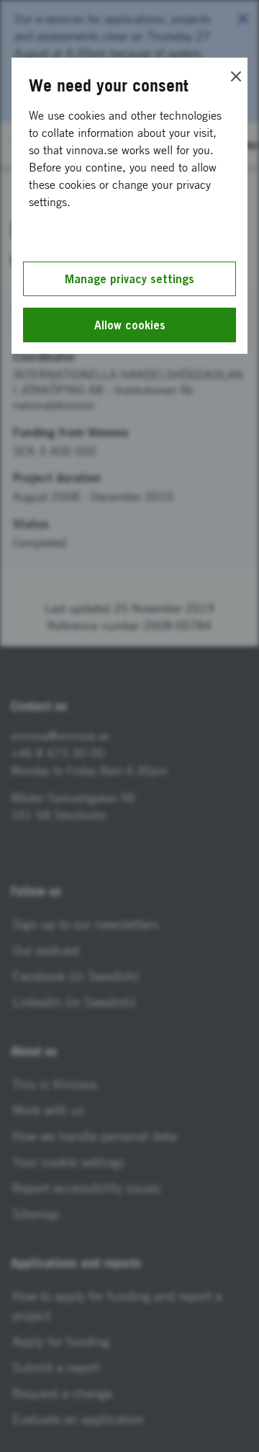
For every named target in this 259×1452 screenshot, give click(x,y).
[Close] (235, 76)
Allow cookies (129, 325)
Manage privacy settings (129, 279)
